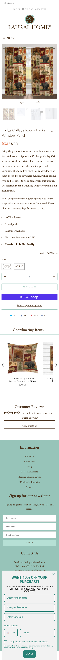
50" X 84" (7, 266)
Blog (29, 466)
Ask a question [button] (29, 426)
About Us (29, 456)
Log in (16, 9)
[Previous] (21, 102)
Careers (29, 487)
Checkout (40, 9)
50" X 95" (19, 266)
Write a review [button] (29, 418)
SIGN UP (29, 654)
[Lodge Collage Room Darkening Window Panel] (29, 71)
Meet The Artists (29, 471)
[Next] (37, 102)
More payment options (29, 305)
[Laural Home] (29, 23)
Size (4, 259)
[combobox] (11, 633)
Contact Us (29, 461)
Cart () (28, 9)
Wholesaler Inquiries (29, 482)
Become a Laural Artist (29, 477)
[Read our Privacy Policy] (53, 646)
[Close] (53, 574)
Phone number (11, 625)
